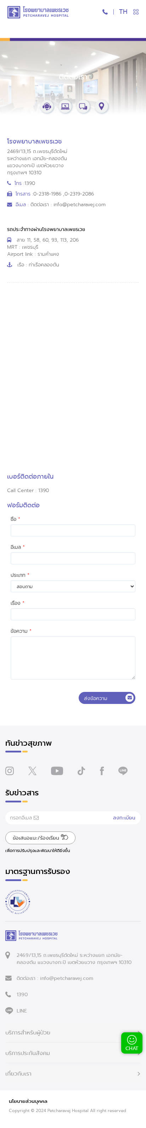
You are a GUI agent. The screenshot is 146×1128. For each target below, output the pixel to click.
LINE (22, 1010)
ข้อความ (19, 630)
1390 (22, 994)
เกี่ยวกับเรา (18, 1074)
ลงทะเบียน (124, 817)
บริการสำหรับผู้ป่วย (27, 1033)
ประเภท (18, 575)
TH (123, 11)
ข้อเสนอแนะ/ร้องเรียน (37, 837)
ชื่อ (13, 519)
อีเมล (16, 547)
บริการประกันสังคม (27, 1053)
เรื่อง (16, 603)
